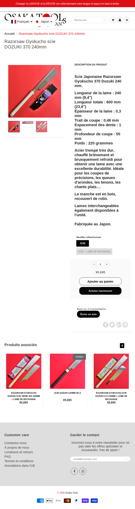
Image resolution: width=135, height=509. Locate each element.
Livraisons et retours (18, 452)
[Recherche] (104, 20)
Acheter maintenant (100, 290)
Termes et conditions (18, 461)
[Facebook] (74, 471)
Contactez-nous (15, 443)
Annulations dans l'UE (19, 465)
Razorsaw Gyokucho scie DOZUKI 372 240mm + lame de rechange (111, 396)
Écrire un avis (88, 314)
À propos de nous (16, 447)
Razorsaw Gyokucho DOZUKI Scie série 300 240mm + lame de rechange (24, 396)
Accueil (9, 33)
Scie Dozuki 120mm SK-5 (67, 393)
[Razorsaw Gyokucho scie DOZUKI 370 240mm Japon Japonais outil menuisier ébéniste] (34, 91)
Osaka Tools (71, 492)
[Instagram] (82, 471)
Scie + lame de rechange (94, 251)
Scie (82, 243)
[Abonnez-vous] (126, 459)
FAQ (7, 456)
